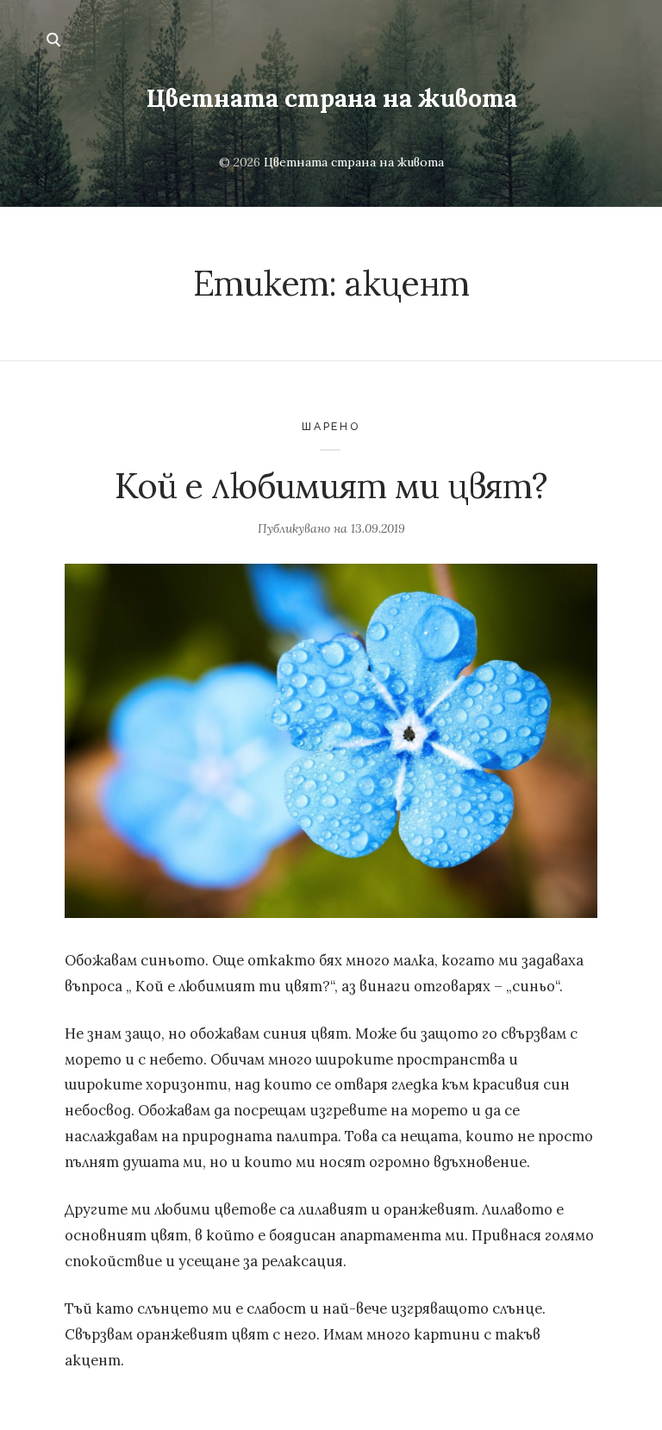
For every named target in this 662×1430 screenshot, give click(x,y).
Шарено (331, 426)
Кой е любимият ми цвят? (331, 486)
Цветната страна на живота (331, 98)
